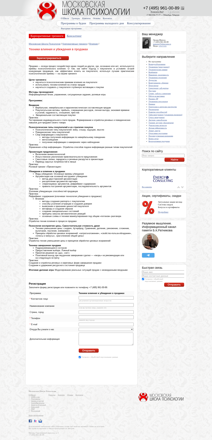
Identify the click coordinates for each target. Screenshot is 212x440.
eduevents (162, 46)
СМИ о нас (35, 397)
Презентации (154, 109)
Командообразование (157, 64)
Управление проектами (158, 78)
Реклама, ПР (153, 99)
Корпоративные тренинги (46, 36)
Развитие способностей (158, 112)
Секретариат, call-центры (158, 88)
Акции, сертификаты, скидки (161, 196)
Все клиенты (147, 187)
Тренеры (76, 18)
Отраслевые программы (158, 133)
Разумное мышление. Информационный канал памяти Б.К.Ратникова (159, 227)
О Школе (65, 18)
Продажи (152, 91)
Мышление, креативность (159, 75)
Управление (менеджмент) (159, 67)
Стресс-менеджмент (157, 117)
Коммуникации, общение (158, 83)
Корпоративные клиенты (159, 169)
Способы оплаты (37, 403)
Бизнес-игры (154, 139)
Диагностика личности (158, 125)
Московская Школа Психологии (44, 44)
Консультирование (139, 23)
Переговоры (153, 85)
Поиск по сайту (152, 151)
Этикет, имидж (154, 131)
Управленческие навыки (158, 70)
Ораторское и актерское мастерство (163, 107)
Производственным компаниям (161, 136)
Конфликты (153, 72)
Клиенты (86, 18)
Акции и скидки (37, 401)
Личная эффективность (158, 128)
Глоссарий (35, 407)
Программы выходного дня (106, 23)
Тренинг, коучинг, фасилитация (161, 123)
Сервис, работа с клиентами (160, 93)
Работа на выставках (157, 96)
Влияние (93, 44)
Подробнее (163, 212)
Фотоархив (35, 411)
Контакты (107, 18)
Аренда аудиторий (38, 405)
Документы (35, 399)
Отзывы (96, 18)
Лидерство (153, 80)
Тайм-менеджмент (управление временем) (165, 115)
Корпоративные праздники (159, 141)
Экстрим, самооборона (158, 120)
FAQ (33, 409)
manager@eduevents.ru (162, 44)
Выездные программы (71, 28)
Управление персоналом (158, 101)
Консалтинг (74, 36)
